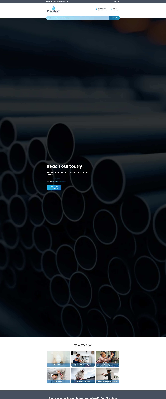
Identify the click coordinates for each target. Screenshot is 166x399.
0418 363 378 (56, 179)
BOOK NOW (115, 18)
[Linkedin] (118, 1)
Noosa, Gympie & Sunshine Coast (102, 9)
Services (56, 18)
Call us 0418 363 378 (116, 9)
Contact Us (66, 18)
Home (49, 18)
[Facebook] (115, 1)
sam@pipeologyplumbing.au (58, 181)
